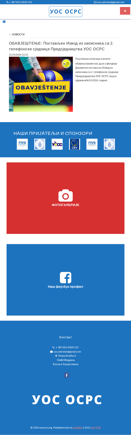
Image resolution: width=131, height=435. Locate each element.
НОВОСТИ (18, 34)
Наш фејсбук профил (65, 286)
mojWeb (77, 427)
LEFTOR (96, 427)
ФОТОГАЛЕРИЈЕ (65, 205)
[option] (22, 144)
